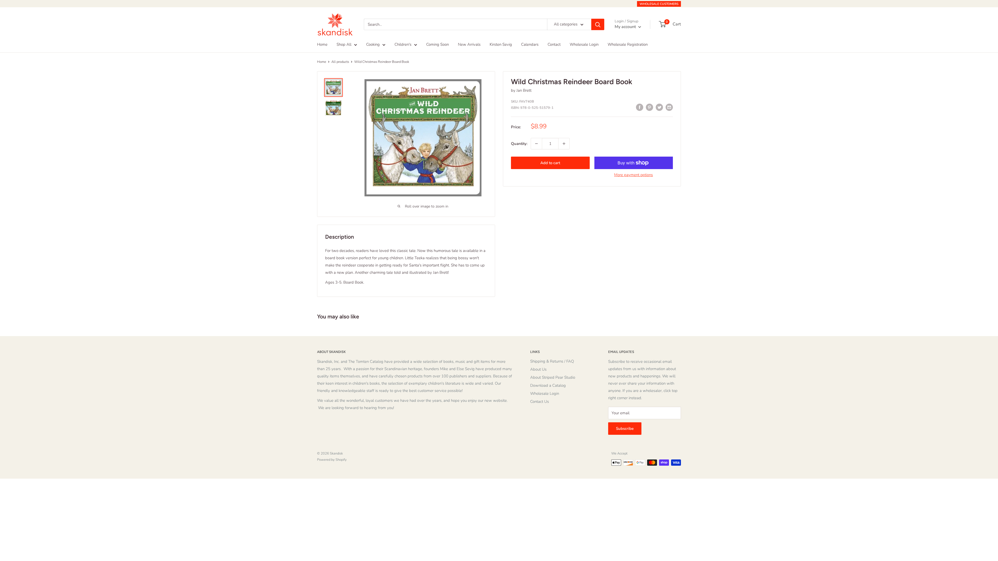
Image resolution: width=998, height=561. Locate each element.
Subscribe (625, 428)
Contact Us (539, 401)
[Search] (597, 24)
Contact (554, 44)
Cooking (373, 44)
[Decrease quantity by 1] (536, 143)
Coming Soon (437, 44)
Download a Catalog (548, 385)
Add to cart (550, 162)
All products (340, 61)
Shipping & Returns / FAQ (552, 361)
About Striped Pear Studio (552, 377)
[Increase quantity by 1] (564, 143)
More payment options (633, 174)
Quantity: (519, 143)
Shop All (344, 44)
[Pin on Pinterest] (649, 107)
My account (626, 27)
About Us (538, 369)
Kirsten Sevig (501, 44)
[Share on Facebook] (639, 107)
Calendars (530, 44)
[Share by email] (669, 107)
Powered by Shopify (332, 459)
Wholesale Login (584, 44)
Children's (403, 44)
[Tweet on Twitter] (659, 107)
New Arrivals (469, 44)
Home (322, 44)
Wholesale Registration (628, 44)
